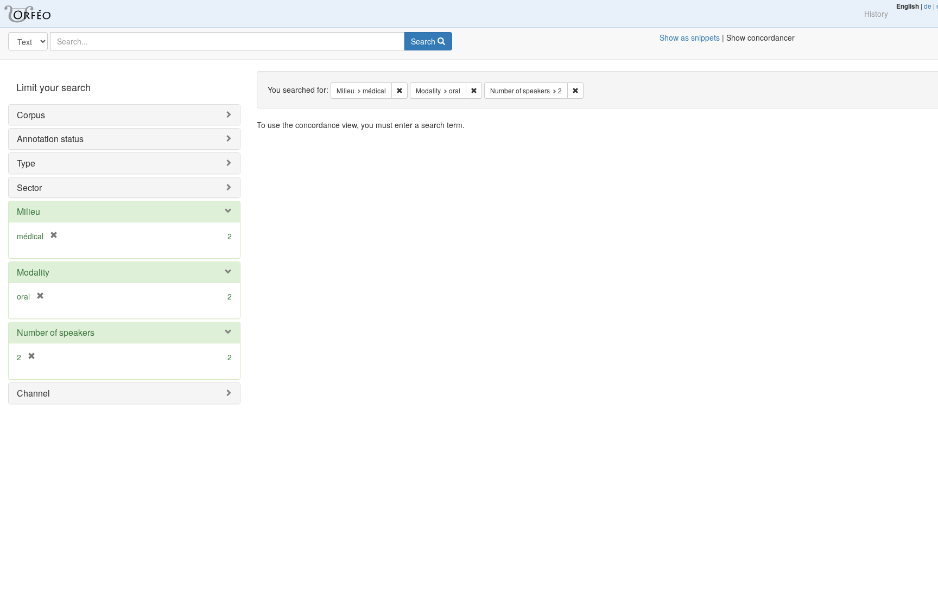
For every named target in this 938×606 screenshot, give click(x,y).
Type (26, 163)
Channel (33, 393)
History (876, 13)
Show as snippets (690, 37)
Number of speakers (55, 332)
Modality (33, 272)
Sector (29, 187)
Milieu (28, 211)
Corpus (31, 115)
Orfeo (40, 13)
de (927, 5)
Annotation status (50, 138)
